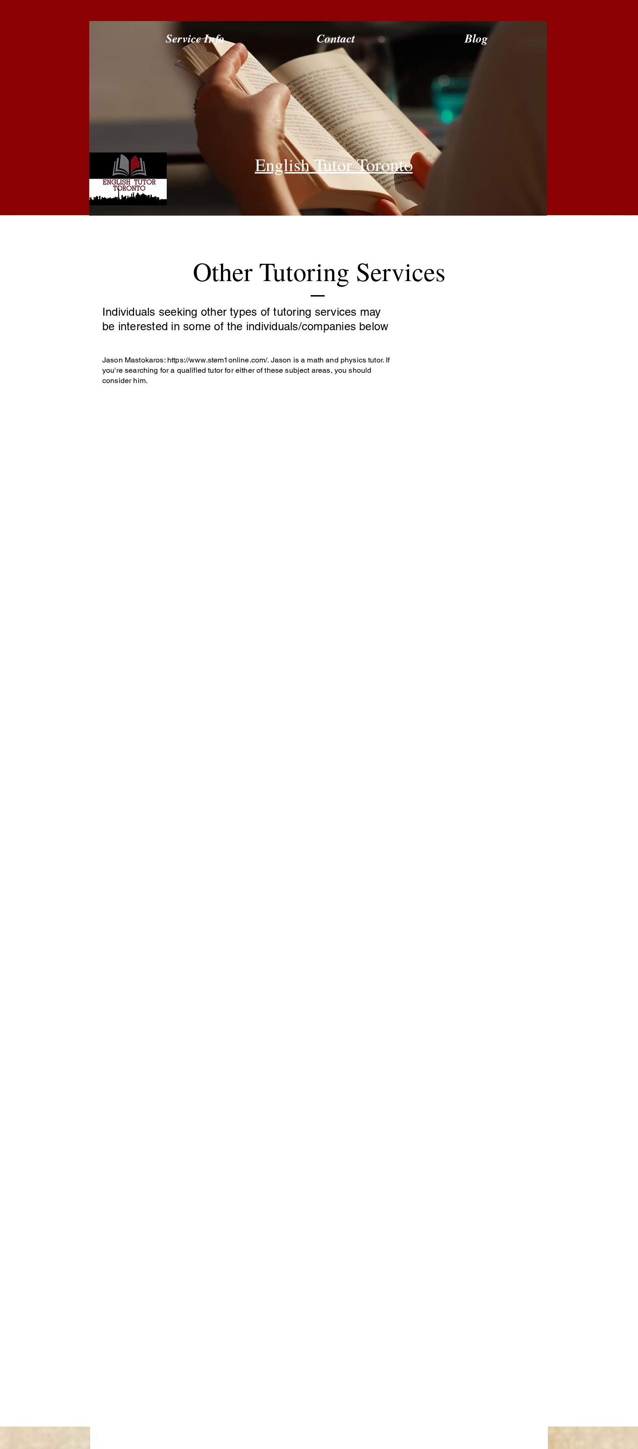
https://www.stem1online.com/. (218, 359)
